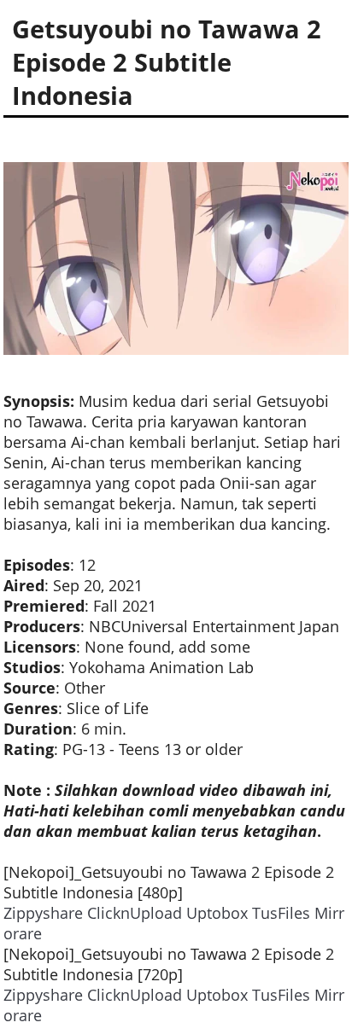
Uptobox (217, 913)
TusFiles (281, 913)
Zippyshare (43, 913)
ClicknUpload (134, 913)
